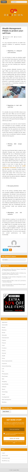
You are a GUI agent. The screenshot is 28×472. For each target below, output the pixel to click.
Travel (3, 394)
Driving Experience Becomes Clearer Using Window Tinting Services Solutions (14, 270)
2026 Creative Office (14, 470)
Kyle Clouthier (18, 36)
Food (3, 345)
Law (3, 368)
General (4, 353)
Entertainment (5, 337)
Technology (5, 391)
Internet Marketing (6, 366)
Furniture (4, 348)
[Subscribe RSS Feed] (10, 250)
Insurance (4, 363)
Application (4, 322)
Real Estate (5, 376)
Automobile (4, 324)
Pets (3, 371)
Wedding (4, 402)
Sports (3, 389)
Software (4, 386)
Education (4, 335)
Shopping (4, 381)
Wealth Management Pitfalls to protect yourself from (12, 30)
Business (4, 330)
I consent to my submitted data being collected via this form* (14, 434)
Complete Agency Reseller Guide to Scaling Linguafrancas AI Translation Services (14, 273)
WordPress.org (5, 460)
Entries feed (5, 455)
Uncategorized (5, 397)
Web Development (6, 399)
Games (4, 350)
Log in (3, 453)
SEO (3, 379)
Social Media (5, 384)
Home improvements (7, 361)
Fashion (4, 340)
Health (3, 355)
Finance (6, 38)
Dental (3, 332)
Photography (5, 373)
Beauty (3, 327)
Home (3, 358)
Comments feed (6, 458)
